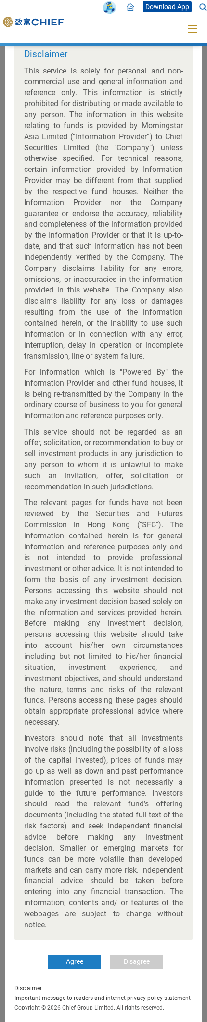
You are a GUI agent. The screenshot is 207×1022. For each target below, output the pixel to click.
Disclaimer (28, 988)
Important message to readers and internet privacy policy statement (102, 998)
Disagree (137, 961)
